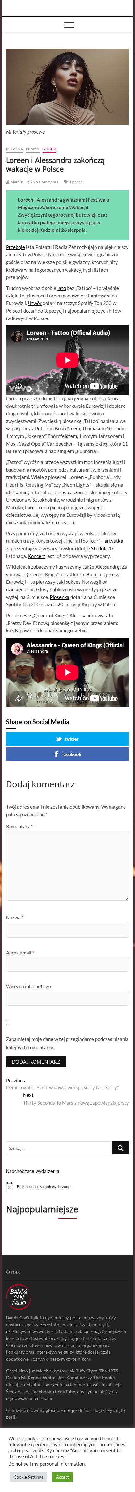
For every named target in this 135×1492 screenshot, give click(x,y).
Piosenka (59, 597)
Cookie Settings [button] (28, 1477)
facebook (71, 754)
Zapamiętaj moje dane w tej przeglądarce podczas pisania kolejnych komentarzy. (67, 1043)
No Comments (45, 181)
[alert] (67, 1186)
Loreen (76, 181)
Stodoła (99, 548)
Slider (49, 148)
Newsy (33, 148)
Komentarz (19, 826)
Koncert (36, 556)
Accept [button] (62, 1477)
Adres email (20, 952)
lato (61, 288)
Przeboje (15, 247)
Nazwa (15, 917)
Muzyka (14, 148)
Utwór (35, 303)
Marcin (16, 181)
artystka (114, 541)
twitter (72, 739)
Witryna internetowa (28, 986)
